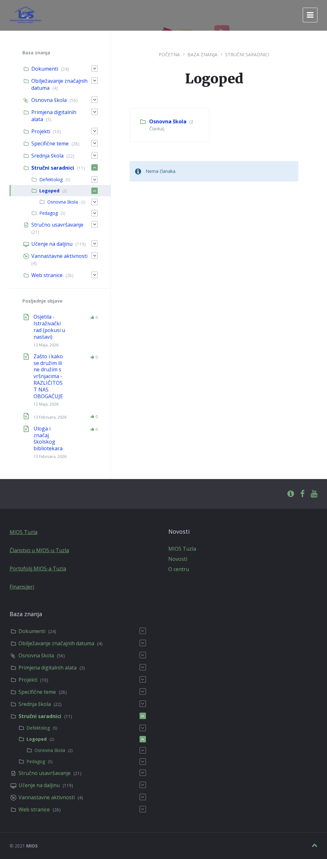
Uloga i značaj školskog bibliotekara (48, 438)
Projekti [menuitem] (40, 131)
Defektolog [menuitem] (51, 179)
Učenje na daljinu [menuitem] (51, 243)
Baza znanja (202, 54)
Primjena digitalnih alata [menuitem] (48, 667)
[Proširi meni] (310, 15)
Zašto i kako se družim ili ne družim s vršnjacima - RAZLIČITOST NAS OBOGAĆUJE (48, 376)
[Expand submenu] (94, 68)
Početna (169, 54)
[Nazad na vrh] (314, 845)
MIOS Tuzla (23, 532)
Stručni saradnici (247, 54)
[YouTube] (314, 494)
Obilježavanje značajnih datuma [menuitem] (56, 643)
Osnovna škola (167, 121)
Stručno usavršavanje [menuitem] (57, 224)
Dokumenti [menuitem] (44, 68)
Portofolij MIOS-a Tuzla (38, 568)
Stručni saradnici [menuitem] (52, 167)
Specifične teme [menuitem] (50, 143)
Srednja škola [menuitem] (47, 155)
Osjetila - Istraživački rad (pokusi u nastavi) (49, 326)
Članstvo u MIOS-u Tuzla (39, 550)
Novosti (177, 558)
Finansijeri (22, 586)
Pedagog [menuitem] (48, 213)
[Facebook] (302, 494)
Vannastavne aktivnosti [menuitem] (59, 255)
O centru (178, 569)
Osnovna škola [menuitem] (49, 100)
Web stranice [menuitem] (47, 275)
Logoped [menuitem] (49, 191)
